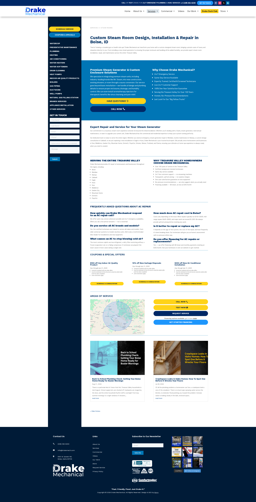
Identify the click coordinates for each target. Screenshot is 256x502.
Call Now (116, 109)
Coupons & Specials (65, 35)
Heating (54, 55)
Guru (156, 492)
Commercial (166, 11)
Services (151, 11)
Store (223, 11)
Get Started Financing (180, 322)
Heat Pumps (56, 74)
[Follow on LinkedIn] (227, 3)
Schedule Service (65, 29)
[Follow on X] (223, 3)
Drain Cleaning (57, 70)
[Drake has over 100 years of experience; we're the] (177, 441)
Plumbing (54, 51)
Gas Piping (55, 86)
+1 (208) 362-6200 (188, 2)
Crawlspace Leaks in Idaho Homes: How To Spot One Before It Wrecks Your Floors (180, 380)
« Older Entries (95, 411)
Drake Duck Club (209, 11)
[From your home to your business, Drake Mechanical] (198, 452)
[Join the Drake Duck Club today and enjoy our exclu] (198, 463)
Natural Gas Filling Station (64, 97)
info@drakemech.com (66, 450)
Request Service (180, 313)
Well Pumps (56, 94)
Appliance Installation (62, 105)
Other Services (57, 109)
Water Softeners (59, 67)
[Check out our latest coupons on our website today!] (177, 452)
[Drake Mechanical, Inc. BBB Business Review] (142, 466)
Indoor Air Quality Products (64, 78)
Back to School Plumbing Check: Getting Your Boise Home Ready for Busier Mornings (116, 380)
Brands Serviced (58, 101)
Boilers (54, 82)
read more (95, 398)
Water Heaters (57, 63)
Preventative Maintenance (63, 47)
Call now (181, 302)
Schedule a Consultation (107, 283)
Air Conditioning (58, 59)
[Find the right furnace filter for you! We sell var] (187, 463)
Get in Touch (205, 3)
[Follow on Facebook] (215, 3)
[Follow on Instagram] (219, 3)
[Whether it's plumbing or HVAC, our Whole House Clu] (177, 463)
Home (127, 11)
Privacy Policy (98, 471)
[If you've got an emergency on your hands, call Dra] (187, 441)
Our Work (191, 11)
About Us (137, 11)
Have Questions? (116, 101)
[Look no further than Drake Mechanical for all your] (198, 441)
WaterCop (55, 43)
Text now (181, 307)
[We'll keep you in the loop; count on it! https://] (187, 452)
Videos (181, 11)
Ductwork (55, 90)
